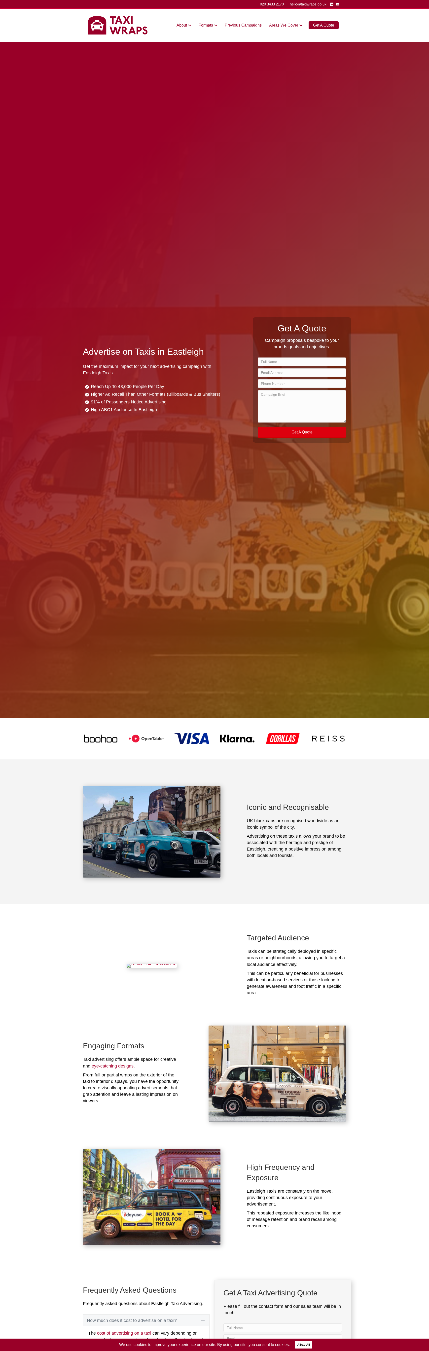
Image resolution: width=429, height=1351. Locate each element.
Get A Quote (323, 25)
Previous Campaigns (243, 25)
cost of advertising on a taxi (124, 1333)
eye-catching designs (113, 1066)
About (182, 25)
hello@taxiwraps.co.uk (308, 4)
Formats (206, 25)
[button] (302, 432)
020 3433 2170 (272, 4)
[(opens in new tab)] (100, 738)
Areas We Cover (283, 25)
